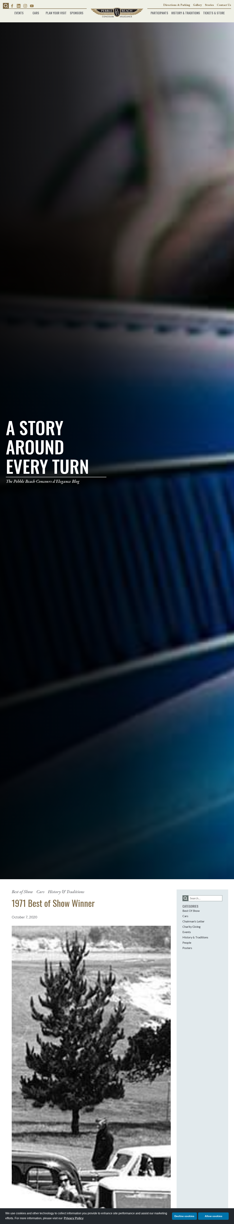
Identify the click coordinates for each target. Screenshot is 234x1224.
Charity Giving (191, 926)
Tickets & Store (214, 12)
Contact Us (224, 5)
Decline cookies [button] (184, 1216)
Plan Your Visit (56, 12)
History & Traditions (185, 12)
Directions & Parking (176, 5)
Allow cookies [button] (213, 1216)
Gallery (197, 5)
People (186, 942)
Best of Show (22, 891)
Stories (209, 5)
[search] (185, 898)
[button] (6, 6)
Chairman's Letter (193, 921)
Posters (187, 948)
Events (19, 12)
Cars (36, 12)
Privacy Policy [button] (74, 1218)
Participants (159, 12)
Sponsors (76, 12)
